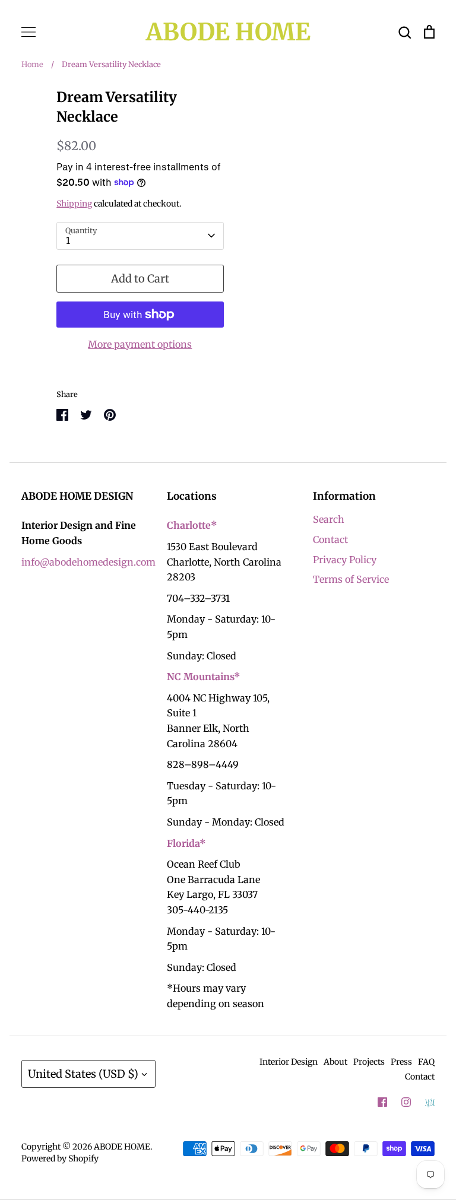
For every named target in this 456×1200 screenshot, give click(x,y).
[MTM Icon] (430, 1102)
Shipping (74, 203)
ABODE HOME (228, 32)
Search (328, 519)
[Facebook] (382, 1102)
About (335, 1061)
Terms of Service (351, 579)
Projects (369, 1061)
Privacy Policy (344, 560)
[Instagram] (406, 1102)
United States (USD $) (83, 1074)
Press (401, 1061)
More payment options (140, 344)
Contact (330, 539)
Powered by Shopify (60, 1158)
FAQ (426, 1061)
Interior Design (288, 1061)
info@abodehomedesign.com (88, 562)
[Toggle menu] (28, 32)
